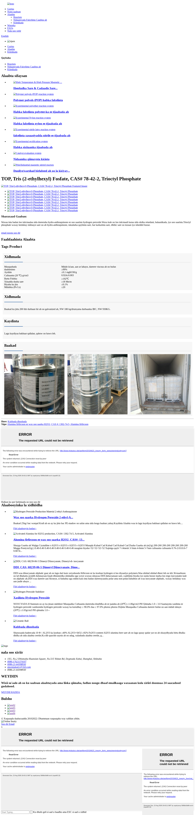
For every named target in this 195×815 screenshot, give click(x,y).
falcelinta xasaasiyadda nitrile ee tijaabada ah (41, 135)
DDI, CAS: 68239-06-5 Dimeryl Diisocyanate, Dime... (46, 567)
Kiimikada (18, 22)
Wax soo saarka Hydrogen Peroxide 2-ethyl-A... (43, 517)
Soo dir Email (7, 724)
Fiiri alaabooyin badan (25, 528)
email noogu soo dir (10, 233)
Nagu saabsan (14, 11)
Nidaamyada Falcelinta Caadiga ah (30, 20)
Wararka (11, 25)
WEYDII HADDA (10, 692)
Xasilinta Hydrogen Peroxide (31, 597)
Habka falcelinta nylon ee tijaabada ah (37, 123)
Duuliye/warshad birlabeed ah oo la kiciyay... (41, 170)
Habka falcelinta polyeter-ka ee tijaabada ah (41, 111)
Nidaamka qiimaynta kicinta (31, 159)
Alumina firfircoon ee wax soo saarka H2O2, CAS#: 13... (49, 539)
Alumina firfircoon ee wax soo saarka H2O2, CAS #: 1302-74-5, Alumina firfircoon (47, 424)
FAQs (10, 28)
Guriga (10, 9)
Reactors (17, 17)
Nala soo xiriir (14, 31)
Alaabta (11, 14)
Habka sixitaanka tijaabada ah (33, 147)
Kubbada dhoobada (17, 421)
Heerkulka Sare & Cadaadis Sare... (35, 88)
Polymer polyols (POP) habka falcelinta (38, 100)
